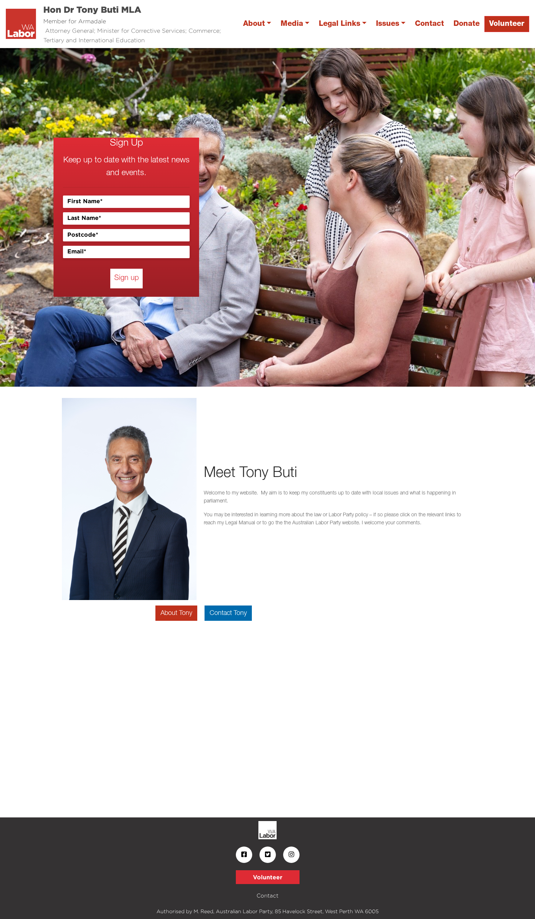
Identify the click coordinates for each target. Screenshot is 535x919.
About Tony (176, 613)
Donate (466, 24)
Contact (429, 24)
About (254, 24)
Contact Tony (228, 613)
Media (292, 24)
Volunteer (506, 24)
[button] (40, 217)
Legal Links (339, 24)
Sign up (126, 278)
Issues (387, 24)
